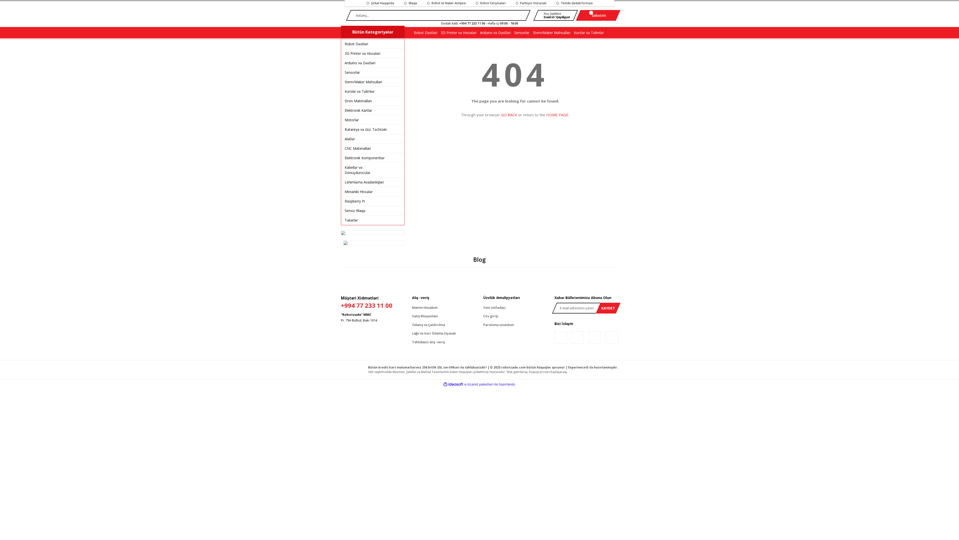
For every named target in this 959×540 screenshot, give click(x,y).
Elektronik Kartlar (358, 110)
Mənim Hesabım (425, 307)
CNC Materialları (358, 148)
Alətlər (350, 138)
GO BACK (509, 114)
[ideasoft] (453, 384)
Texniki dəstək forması (577, 3)
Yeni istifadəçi (494, 307)
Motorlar (352, 120)
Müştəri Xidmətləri (366, 302)
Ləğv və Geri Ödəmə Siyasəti (434, 333)
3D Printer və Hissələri (362, 53)
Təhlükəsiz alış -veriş (428, 342)
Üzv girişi (490, 316)
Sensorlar (352, 72)
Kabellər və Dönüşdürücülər (357, 170)
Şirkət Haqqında (382, 3)
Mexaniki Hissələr (359, 191)
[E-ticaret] (478, 384)
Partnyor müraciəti (533, 3)
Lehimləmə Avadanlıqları (364, 182)
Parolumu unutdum (498, 324)
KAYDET (608, 308)
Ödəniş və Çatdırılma (428, 324)
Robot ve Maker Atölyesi (449, 3)
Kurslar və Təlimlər (360, 91)
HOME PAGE (557, 114)
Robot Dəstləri (356, 44)
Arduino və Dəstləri (360, 62)
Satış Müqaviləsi (425, 316)
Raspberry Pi (355, 201)
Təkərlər (351, 220)
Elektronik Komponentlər (365, 158)
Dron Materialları (358, 100)
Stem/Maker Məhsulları (363, 82)
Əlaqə (413, 3)
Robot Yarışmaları (493, 3)
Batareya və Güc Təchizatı (366, 129)
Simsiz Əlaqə (355, 210)
